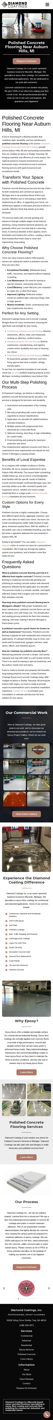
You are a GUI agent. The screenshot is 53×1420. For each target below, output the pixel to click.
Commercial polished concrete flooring (24, 331)
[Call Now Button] (46, 1414)
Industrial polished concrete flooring (23, 342)
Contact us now (20, 691)
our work (15, 373)
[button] (4, 1288)
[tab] (26, 1406)
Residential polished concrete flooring (24, 355)
